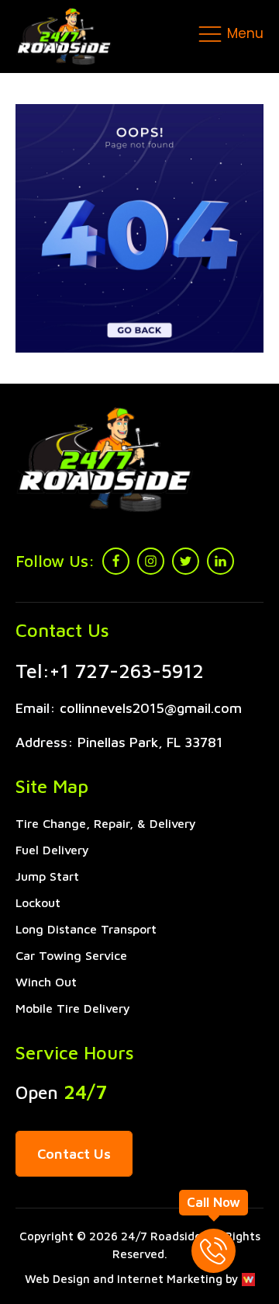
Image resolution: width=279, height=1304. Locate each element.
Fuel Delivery (52, 850)
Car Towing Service (71, 955)
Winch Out (46, 982)
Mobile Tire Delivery (73, 1008)
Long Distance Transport (86, 929)
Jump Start (47, 876)
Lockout (38, 902)
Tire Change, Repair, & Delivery (106, 823)
